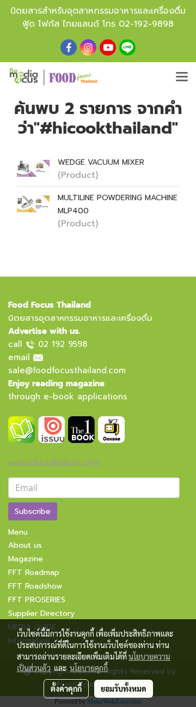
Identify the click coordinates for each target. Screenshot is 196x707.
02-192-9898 (146, 24)
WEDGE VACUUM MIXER (101, 162)
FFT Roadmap (33, 572)
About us (25, 545)
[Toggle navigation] (182, 77)
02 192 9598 (62, 344)
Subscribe (33, 511)
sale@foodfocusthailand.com (67, 370)
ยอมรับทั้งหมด (123, 688)
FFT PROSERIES (36, 600)
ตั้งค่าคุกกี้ (66, 688)
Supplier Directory (41, 613)
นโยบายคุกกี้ (89, 668)
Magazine (25, 559)
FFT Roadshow (35, 586)
